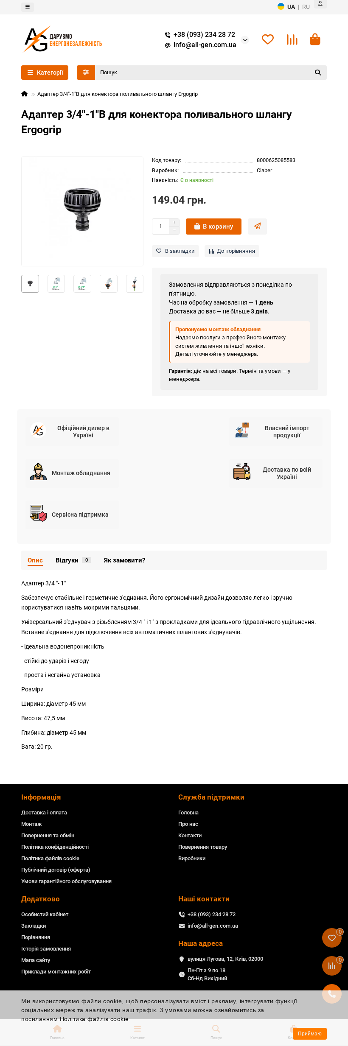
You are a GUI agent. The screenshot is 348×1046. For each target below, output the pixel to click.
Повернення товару (202, 847)
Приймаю (310, 1034)
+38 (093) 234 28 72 (204, 35)
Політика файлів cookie (94, 1018)
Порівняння (35, 937)
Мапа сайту (35, 960)
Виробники (191, 858)
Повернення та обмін (47, 835)
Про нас (188, 824)
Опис (35, 560)
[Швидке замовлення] (257, 226)
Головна (188, 812)
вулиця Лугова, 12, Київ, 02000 (225, 959)
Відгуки (72, 560)
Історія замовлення (46, 948)
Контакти (190, 835)
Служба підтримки (211, 797)
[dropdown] (27, 7)
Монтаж (31, 824)
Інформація (41, 797)
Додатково (40, 899)
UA (291, 6)
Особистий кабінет (44, 914)
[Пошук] (317, 72)
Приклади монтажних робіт (56, 971)
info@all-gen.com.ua (205, 45)
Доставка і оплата (44, 812)
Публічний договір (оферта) (55, 870)
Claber (264, 170)
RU (306, 6)
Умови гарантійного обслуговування (66, 881)
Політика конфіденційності (55, 847)
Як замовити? (124, 560)
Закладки (33, 926)
